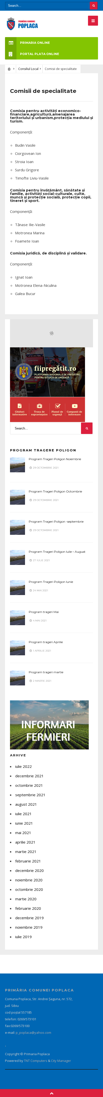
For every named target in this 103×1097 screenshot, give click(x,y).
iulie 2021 (23, 813)
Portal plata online (39, 54)
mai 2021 (23, 832)
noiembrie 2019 (28, 927)
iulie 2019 (23, 936)
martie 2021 (25, 851)
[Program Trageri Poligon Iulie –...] (17, 557)
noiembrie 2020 (28, 879)
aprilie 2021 (25, 842)
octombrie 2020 (29, 889)
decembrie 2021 (29, 775)
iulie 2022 (23, 766)
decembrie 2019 (29, 917)
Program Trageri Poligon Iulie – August (57, 551)
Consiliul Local (28, 69)
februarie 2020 (28, 908)
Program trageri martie (46, 672)
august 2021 (26, 804)
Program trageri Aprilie (46, 642)
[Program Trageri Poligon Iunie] (17, 587)
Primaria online (35, 43)
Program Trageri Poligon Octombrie (55, 491)
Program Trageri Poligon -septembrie (56, 521)
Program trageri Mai (44, 612)
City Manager (61, 1060)
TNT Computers (36, 1060)
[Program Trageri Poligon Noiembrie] (17, 464)
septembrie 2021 (30, 794)
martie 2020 (25, 898)
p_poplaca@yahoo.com (33, 1032)
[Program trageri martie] (17, 677)
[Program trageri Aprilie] (17, 647)
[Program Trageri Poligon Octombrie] (17, 497)
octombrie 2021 (29, 785)
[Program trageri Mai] (17, 617)
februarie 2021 (28, 860)
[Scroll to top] (51, 1093)
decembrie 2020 (29, 870)
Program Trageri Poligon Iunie (51, 582)
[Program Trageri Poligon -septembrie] (17, 527)
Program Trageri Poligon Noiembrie (55, 459)
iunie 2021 (24, 823)
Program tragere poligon (43, 450)
